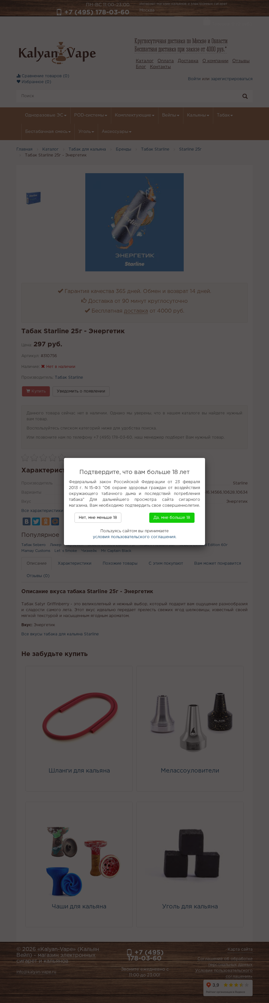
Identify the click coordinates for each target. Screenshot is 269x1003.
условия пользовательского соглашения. (134, 537)
